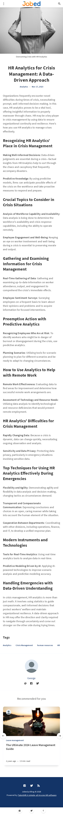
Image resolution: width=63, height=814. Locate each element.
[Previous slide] (3, 736)
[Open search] (59, 3)
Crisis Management (24, 645)
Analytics (24, 86)
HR (58, 645)
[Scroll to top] (43, 810)
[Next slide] (60, 736)
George (31, 678)
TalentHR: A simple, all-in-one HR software (37, 795)
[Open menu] (3, 3)
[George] (31, 666)
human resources (45, 645)
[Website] (25, 683)
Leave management (15, 740)
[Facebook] (19, 810)
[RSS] (38, 785)
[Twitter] (31, 810)
